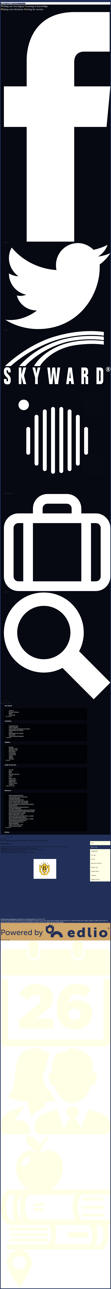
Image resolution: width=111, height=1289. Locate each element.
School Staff (12, 715)
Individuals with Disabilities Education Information (22, 810)
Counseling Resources (14, 798)
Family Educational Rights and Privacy (19, 807)
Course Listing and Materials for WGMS (19, 728)
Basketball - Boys (13, 748)
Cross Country (12, 754)
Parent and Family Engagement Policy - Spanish (21, 816)
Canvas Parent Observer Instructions (18, 796)
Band (10, 771)
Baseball (11, 747)
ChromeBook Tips (13, 726)
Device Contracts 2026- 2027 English (18, 801)
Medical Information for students (17, 813)
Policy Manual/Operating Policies (17, 817)
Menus (10, 713)
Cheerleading (12, 753)
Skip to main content (6, 1)
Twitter (6, 330)
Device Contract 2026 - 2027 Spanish (18, 802)
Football (11, 756)
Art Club (11, 769)
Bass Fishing (12, 751)
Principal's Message (14, 712)
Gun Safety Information (15, 808)
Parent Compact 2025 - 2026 (16, 814)
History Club (12, 778)
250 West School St (11, 919)
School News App (8, 493)
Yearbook (11, 784)
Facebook (6, 242)
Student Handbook (13, 823)
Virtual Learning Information (16, 736)
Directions (34, 1287)
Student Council (13, 783)
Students (3, 836)
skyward (6, 385)
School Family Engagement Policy (18, 820)
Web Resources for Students (16, 730)
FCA (10, 777)
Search (5, 700)
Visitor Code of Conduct (15, 826)
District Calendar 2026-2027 (16, 795)
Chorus (11, 775)
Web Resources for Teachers (16, 733)
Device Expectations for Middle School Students (21, 804)
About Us (11, 710)
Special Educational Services (16, 821)
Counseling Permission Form (16, 799)
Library (11, 731)
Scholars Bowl (12, 780)
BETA (10, 772)
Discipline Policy (13, 805)
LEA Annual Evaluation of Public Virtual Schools (21, 811)
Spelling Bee (12, 781)
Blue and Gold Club (14, 774)
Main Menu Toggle (6, 702)
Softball (11, 757)
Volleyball (11, 758)
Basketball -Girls (13, 750)
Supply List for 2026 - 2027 (16, 824)
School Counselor (13, 727)
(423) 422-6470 (30, 919)
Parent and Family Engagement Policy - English (21, 818)
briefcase (6, 591)
